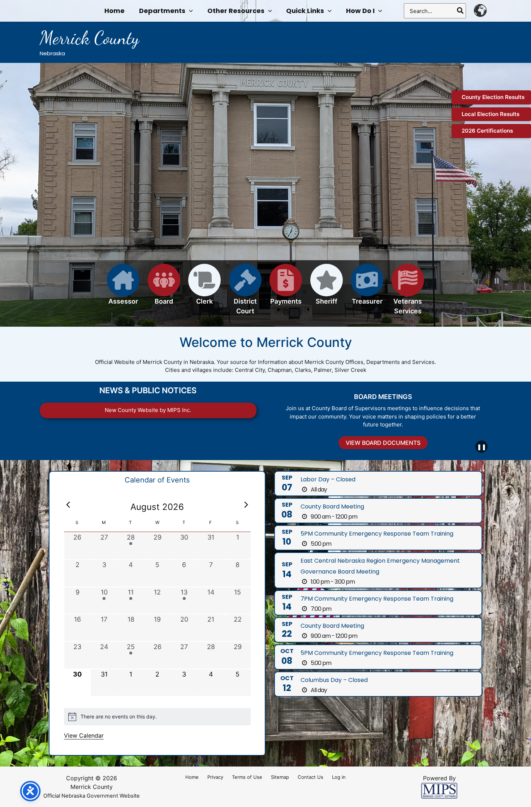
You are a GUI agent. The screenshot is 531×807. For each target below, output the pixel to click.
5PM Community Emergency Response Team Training (377, 533)
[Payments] (285, 288)
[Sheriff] (326, 288)
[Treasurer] (367, 288)
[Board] (164, 288)
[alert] (157, 716)
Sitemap (280, 777)
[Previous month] (68, 505)
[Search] (461, 11)
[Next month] (246, 505)
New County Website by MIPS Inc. (148, 410)
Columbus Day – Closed (334, 680)
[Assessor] (123, 288)
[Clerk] (204, 288)
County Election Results (493, 97)
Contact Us (310, 777)
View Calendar (84, 735)
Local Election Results (490, 114)
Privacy (215, 777)
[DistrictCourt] (245, 293)
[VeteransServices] (408, 293)
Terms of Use (247, 777)
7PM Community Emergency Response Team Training (377, 598)
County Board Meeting (332, 506)
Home (192, 777)
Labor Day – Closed (328, 479)
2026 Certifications (487, 130)
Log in (339, 777)
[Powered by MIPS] (439, 790)
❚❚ (481, 446)
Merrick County (89, 38)
